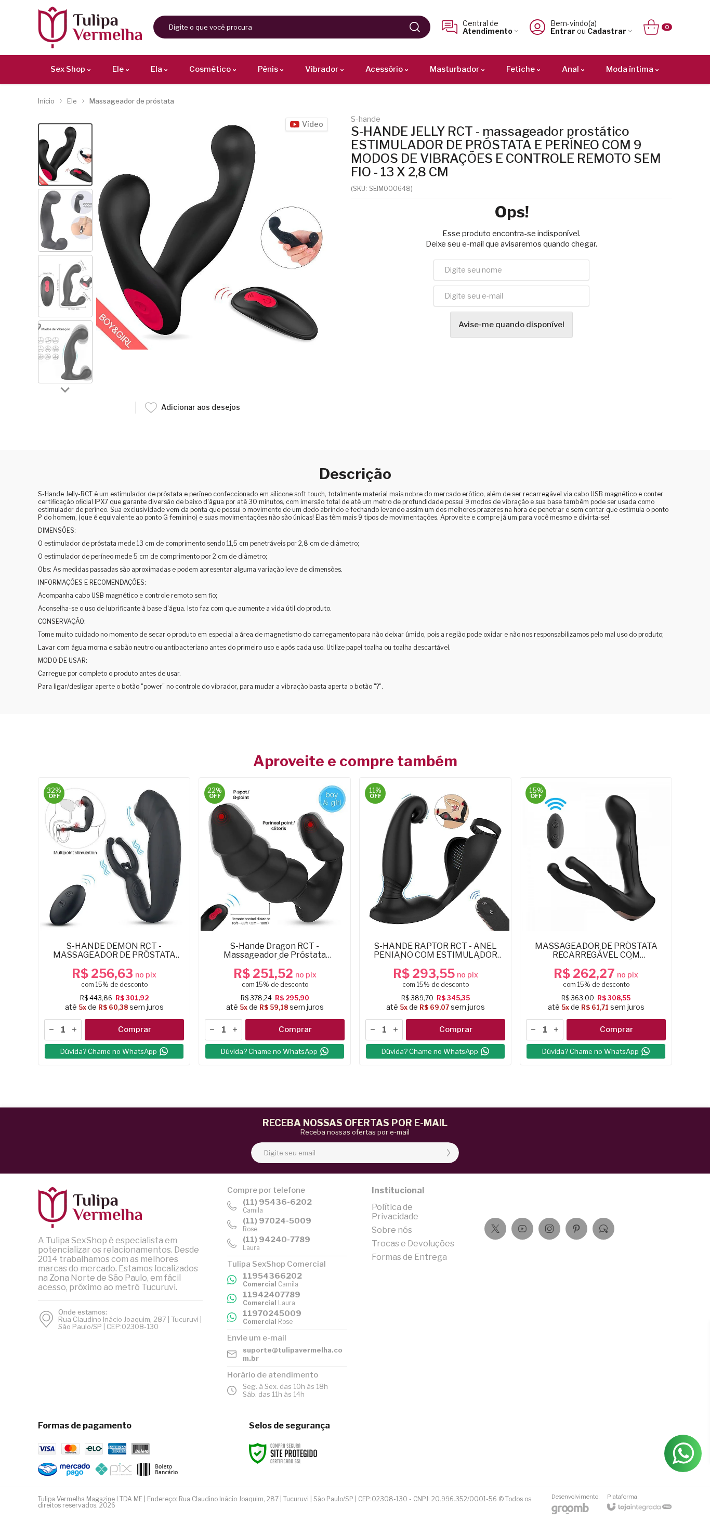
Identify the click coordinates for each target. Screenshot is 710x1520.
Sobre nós (392, 1230)
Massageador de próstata (131, 101)
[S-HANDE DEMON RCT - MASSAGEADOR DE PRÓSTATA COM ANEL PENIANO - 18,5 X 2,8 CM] (114, 921)
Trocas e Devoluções (413, 1243)
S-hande (365, 119)
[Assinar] (448, 1152)
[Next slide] (65, 389)
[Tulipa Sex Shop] (90, 27)
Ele (72, 101)
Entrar (562, 31)
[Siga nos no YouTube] (522, 1229)
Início (46, 101)
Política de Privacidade (395, 1211)
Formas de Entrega (409, 1257)
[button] (65, 154)
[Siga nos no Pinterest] (576, 1229)
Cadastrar (606, 31)
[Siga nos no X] (495, 1229)
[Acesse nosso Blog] (603, 1229)
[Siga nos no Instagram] (549, 1229)
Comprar (134, 1029)
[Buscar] (415, 27)
